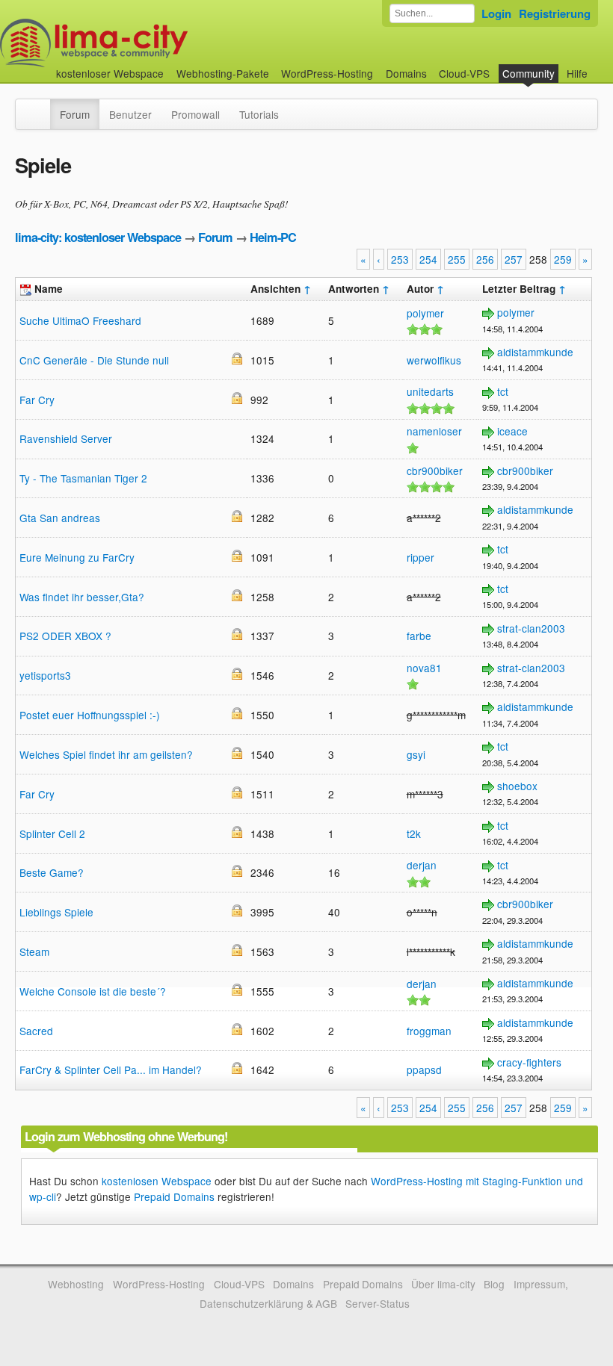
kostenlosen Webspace (157, 1180)
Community (528, 73)
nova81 (424, 667)
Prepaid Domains (174, 1196)
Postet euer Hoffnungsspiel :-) (89, 714)
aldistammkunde (535, 351)
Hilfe (577, 73)
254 (428, 259)
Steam (34, 951)
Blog (494, 1283)
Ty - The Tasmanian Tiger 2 (83, 478)
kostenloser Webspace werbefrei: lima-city (149, 43)
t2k (414, 833)
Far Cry (37, 399)
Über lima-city (443, 1283)
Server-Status (377, 1303)
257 (514, 259)
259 (563, 259)
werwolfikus (434, 360)
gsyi (416, 754)
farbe (419, 635)
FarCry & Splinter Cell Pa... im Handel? (110, 1069)
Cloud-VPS (464, 73)
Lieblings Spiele (56, 911)
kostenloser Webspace (110, 73)
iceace (512, 430)
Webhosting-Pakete (222, 73)
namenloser (434, 430)
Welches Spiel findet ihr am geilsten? (106, 754)
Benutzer (130, 114)
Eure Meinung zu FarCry (77, 557)
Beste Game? (51, 872)
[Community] (40, 106)
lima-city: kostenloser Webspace (98, 237)
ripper (420, 557)
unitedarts (430, 391)
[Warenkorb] (599, 66)
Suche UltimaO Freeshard (80, 320)
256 (485, 259)
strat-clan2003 (531, 628)
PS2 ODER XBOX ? (65, 635)
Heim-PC (273, 237)
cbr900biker (435, 470)
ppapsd (424, 1069)
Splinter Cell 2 (52, 833)
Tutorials (259, 114)
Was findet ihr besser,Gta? (81, 596)
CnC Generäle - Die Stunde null (94, 360)
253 (400, 259)
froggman (429, 1030)
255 (457, 259)
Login (496, 13)
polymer (425, 312)
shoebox (517, 785)
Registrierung (555, 13)
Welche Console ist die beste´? (92, 991)
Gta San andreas (59, 517)
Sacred (36, 1030)
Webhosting (76, 1283)
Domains (406, 73)
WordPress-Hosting (327, 73)
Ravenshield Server (65, 438)
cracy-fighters (529, 1062)
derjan (422, 864)
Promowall (195, 114)
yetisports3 (45, 675)
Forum (75, 114)
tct (502, 391)
